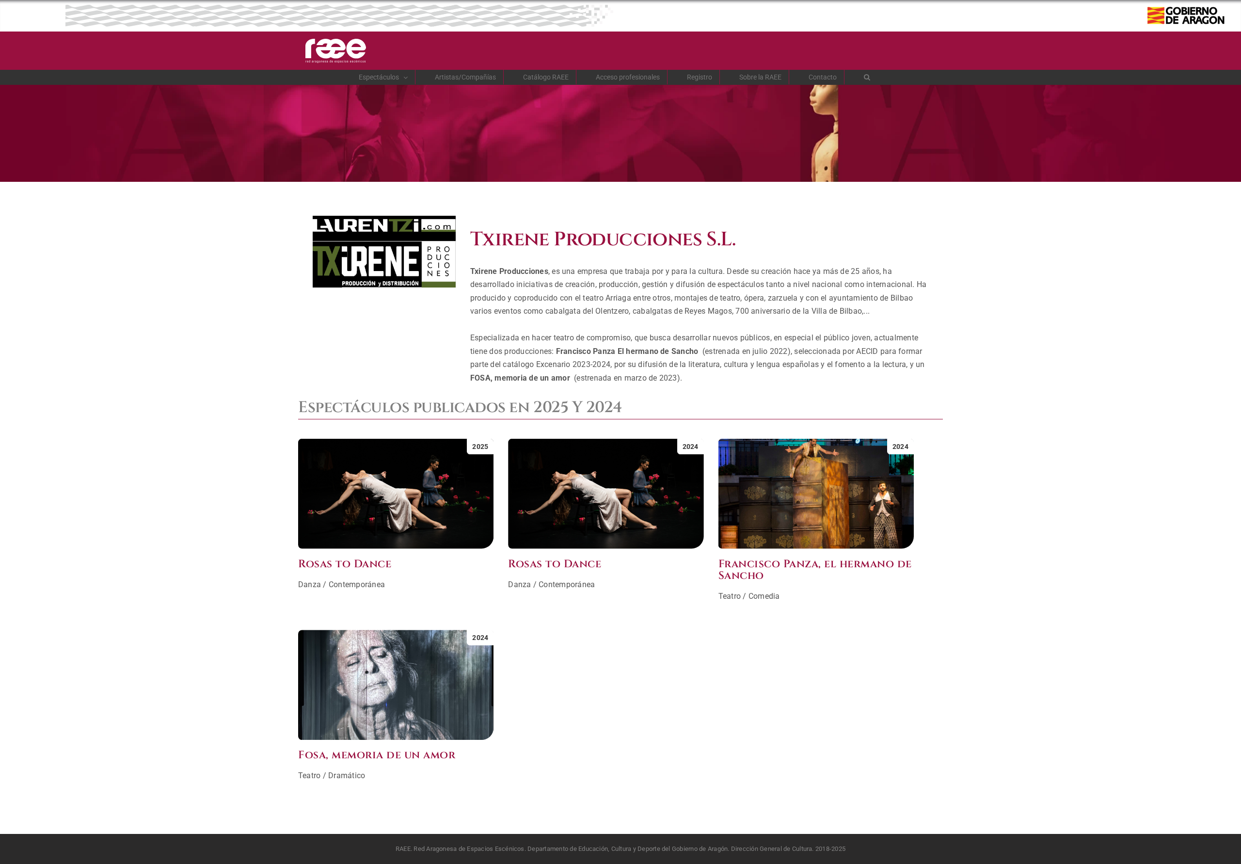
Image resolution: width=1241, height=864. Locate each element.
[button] (867, 77)
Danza (309, 584)
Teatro (729, 596)
